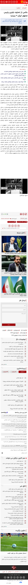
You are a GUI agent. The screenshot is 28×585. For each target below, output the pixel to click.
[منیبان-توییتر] (11, 2)
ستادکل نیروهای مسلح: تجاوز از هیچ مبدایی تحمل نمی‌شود (13, 464)
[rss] (4, 2)
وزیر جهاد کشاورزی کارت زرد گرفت (16, 346)
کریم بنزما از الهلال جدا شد (18, 511)
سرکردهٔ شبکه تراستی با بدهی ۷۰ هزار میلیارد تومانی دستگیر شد (12, 343)
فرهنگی (10, 571)
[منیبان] (24, 2)
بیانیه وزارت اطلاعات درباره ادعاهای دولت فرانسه (13, 351)
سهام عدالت (23, 333)
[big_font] (7, 214)
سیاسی (23, 571)
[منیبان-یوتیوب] (6, 2)
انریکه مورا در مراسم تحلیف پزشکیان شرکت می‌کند (12, 82)
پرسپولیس (16, 330)
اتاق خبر (22, 486)
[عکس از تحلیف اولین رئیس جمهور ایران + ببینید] (18, 226)
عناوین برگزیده (20, 531)
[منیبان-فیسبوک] (9, 2)
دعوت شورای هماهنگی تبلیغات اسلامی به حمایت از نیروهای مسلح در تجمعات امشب (12, 523)
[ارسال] (21, 214)
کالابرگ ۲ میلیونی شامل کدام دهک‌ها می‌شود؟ (13, 381)
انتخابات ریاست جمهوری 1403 (19, 335)
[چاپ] (23, 214)
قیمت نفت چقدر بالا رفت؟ (18, 520)
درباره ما (18, 574)
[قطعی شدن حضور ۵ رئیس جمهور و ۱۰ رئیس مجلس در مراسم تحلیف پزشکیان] (14, 263)
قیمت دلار (23, 330)
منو (25, 5)
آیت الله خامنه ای (21, 222)
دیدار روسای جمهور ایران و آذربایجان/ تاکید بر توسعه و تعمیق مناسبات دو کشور (13, 518)
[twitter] (15, 226)
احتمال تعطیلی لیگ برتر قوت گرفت (15, 405)
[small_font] (2, 214)
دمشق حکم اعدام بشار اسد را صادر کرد (15, 353)
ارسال (9, 324)
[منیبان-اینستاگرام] (14, 2)
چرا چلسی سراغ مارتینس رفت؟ (17, 515)
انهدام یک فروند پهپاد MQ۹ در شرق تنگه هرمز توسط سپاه (13, 472)
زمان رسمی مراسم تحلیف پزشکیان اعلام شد (14, 71)
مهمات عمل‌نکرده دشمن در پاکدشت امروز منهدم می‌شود (13, 361)
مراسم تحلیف (11, 222)
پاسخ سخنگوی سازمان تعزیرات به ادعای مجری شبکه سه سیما (13, 357)
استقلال (9, 330)
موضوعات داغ (20, 339)
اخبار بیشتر (3, 364)
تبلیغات (14, 574)
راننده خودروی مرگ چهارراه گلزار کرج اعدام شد (14, 349)
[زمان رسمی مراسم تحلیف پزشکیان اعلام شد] (14, 244)
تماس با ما (10, 574)
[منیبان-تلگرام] (16, 2)
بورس (4, 330)
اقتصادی (16, 571)
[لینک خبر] (26, 214)
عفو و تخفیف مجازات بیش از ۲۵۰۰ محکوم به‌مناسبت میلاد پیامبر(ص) (13, 390)
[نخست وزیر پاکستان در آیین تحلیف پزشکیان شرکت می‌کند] (14, 284)
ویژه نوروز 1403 (14, 333)
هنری (4, 571)
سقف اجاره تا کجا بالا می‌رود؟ (16, 408)
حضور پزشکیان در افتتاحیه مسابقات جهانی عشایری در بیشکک (12, 476)
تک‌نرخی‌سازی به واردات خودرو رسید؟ (15, 513)
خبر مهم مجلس (19, 378)
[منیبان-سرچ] (24, 577)
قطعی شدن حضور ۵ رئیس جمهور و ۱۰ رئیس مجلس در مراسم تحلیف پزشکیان (15, 273)
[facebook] (9, 226)
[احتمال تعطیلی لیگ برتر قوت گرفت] (14, 542)
